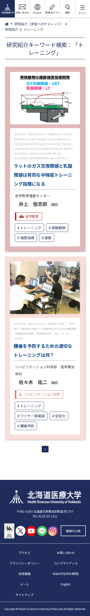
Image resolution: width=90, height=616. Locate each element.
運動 (48, 237)
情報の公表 (73, 531)
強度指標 (27, 237)
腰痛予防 (27, 425)
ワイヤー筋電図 (32, 415)
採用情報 (24, 573)
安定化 (60, 415)
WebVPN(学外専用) (66, 573)
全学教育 (32, 216)
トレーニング (30, 227)
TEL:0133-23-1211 (45, 516)
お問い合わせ (66, 552)
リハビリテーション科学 (42, 394)
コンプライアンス (66, 563)
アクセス (24, 552)
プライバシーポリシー (25, 563)
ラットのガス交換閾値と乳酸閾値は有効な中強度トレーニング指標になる (43, 174)
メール (24, 584)
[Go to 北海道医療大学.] (9, 24)
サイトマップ (25, 594)
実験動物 (59, 227)
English (65, 584)
